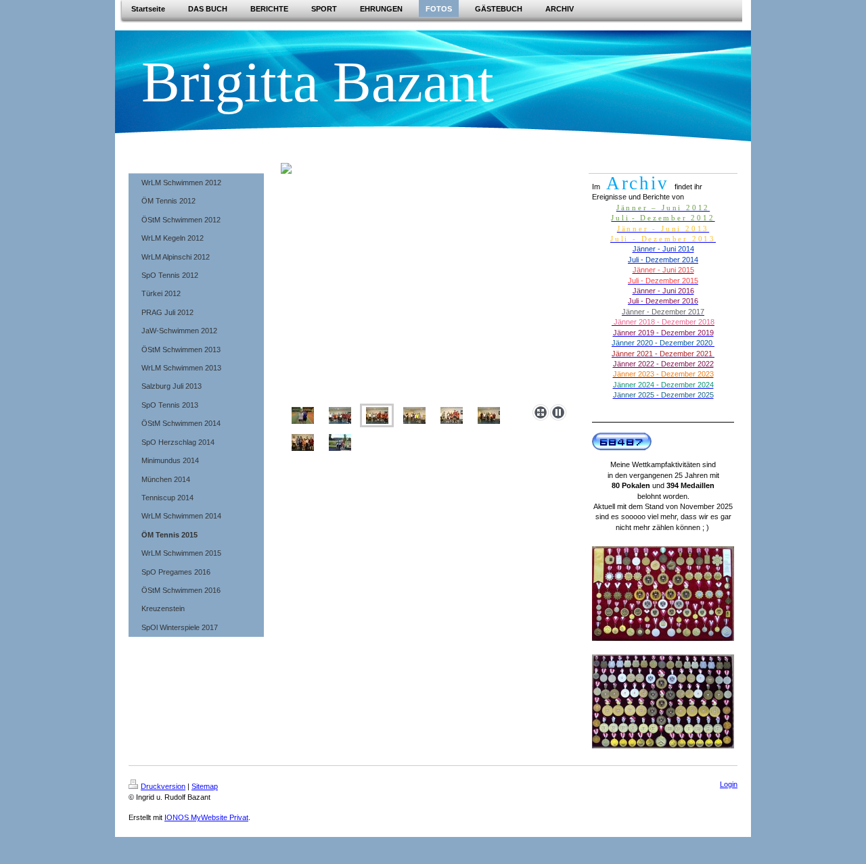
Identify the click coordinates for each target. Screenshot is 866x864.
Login (728, 784)
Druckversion (163, 786)
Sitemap (204, 786)
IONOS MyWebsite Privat (206, 817)
